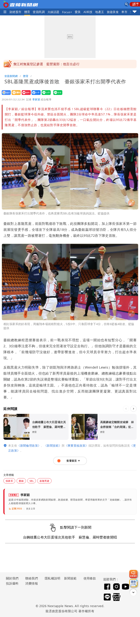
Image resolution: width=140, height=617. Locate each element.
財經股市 (16, 12)
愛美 (78, 12)
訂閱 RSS (17, 508)
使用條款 (89, 578)
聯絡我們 (31, 578)
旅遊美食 (113, 12)
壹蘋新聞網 (11, 76)
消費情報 (31, 583)
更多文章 (30, 508)
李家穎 (36, 99)
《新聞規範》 (53, 445)
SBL (32, 480)
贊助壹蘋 (15, 95)
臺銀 (21, 480)
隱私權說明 (51, 578)
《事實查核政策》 (76, 445)
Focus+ (67, 12)
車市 (124, 12)
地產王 (99, 12)
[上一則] (126, 409)
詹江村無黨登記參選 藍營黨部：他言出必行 (46, 64)
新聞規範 (70, 578)
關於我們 (12, 578)
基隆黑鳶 (44, 480)
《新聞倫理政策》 (29, 445)
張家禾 (9, 480)
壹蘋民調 (39, 12)
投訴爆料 (12, 583)
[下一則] (133, 409)
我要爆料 (25, 95)
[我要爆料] (133, 574)
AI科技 (88, 12)
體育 (27, 12)
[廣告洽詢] (133, 583)
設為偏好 (5, 95)
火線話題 (53, 12)
